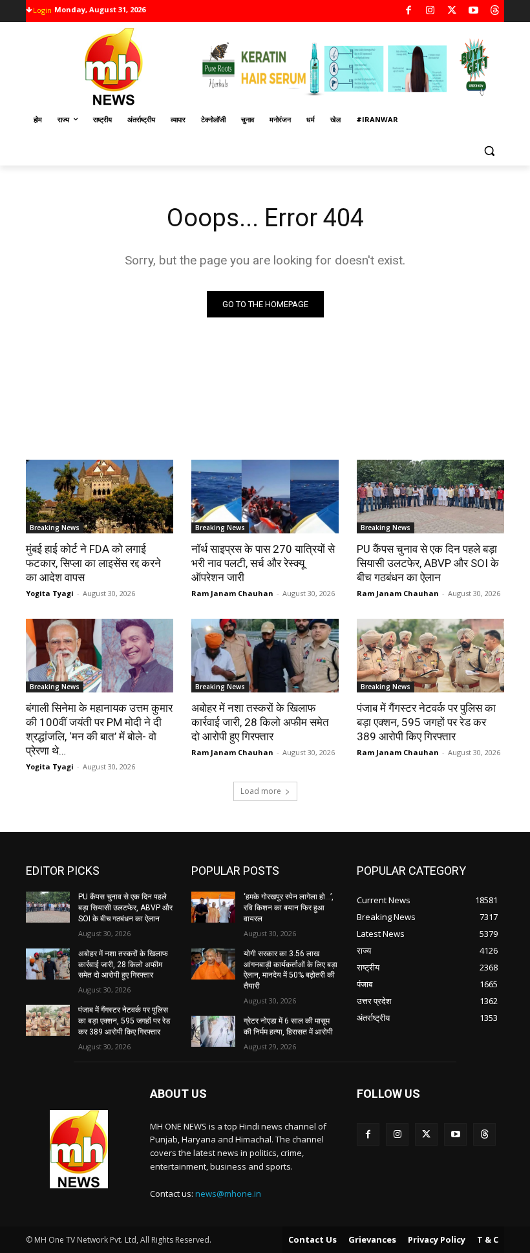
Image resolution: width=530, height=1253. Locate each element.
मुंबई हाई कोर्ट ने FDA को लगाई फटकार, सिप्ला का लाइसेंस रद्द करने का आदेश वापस (93, 563)
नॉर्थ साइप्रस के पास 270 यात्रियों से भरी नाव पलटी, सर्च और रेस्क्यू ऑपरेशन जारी (263, 563)
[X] (452, 11)
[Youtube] (473, 11)
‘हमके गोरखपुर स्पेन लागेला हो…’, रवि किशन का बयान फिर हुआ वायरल (289, 907)
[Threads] (495, 11)
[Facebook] (408, 11)
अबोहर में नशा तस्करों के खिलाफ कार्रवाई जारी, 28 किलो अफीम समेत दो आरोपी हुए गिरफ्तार (260, 722)
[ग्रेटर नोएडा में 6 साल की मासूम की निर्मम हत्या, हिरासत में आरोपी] (213, 1031)
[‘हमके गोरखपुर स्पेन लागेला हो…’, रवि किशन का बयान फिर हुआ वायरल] (213, 907)
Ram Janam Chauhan (232, 593)
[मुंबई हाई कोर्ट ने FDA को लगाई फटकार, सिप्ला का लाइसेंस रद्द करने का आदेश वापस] (99, 496)
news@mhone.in (228, 1193)
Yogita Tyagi (50, 593)
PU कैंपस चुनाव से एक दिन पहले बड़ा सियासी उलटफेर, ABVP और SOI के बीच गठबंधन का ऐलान (428, 563)
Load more (260, 791)
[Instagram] (430, 11)
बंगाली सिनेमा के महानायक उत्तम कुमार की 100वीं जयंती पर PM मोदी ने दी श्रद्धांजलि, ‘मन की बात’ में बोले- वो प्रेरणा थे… (99, 729)
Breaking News (55, 527)
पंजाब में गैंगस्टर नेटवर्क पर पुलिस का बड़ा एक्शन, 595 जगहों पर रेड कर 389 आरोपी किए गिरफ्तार (426, 722)
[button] (489, 151)
